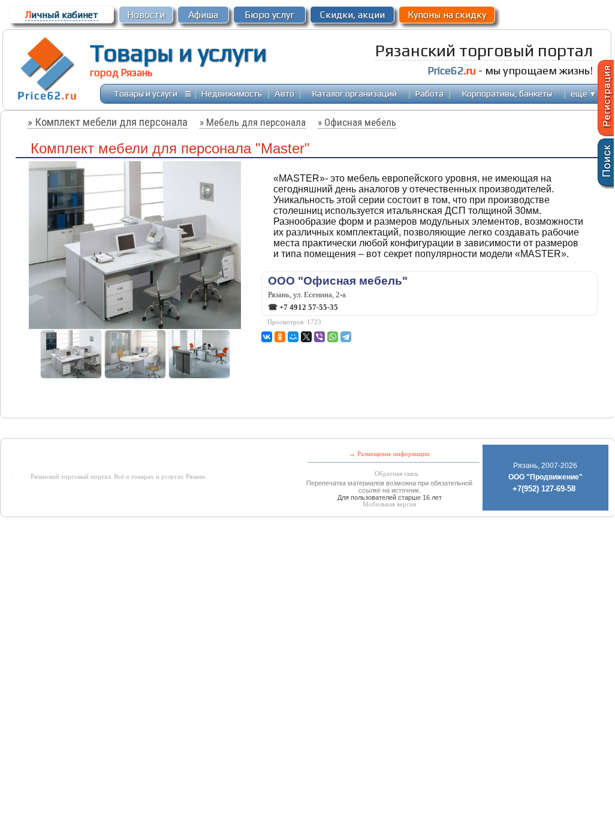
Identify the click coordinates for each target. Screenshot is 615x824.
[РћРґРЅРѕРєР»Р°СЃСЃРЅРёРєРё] (280, 336)
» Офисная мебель (357, 122)
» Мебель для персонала (253, 122)
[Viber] (319, 336)
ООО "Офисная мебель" (338, 280)
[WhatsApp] (332, 336)
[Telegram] (345, 336)
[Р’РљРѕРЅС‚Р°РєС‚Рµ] (266, 336)
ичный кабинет (61, 14)
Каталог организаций (354, 93)
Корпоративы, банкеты (507, 93)
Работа (429, 93)
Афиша (203, 14)
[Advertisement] (276, 429)
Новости (146, 14)
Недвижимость (231, 93)
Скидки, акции (352, 14)
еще (583, 93)
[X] (306, 336)
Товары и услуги (178, 53)
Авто (284, 93)
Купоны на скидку (447, 14)
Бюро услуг (269, 14)
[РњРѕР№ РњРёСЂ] (293, 336)
